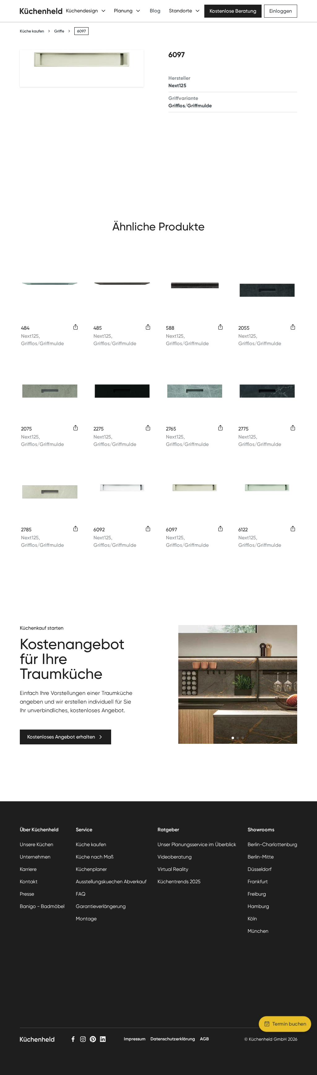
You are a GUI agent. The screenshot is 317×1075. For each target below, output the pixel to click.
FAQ (80, 894)
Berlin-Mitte (261, 857)
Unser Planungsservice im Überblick (197, 844)
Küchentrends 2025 (179, 881)
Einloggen (280, 11)
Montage (86, 919)
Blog (155, 11)
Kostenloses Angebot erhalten (61, 737)
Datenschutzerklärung (172, 1039)
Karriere (28, 869)
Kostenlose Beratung (233, 11)
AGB (204, 1039)
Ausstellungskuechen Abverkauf (111, 881)
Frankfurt (258, 881)
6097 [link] (81, 31)
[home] (41, 11)
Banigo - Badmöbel (42, 906)
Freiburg (257, 894)
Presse (27, 894)
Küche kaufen (32, 31)
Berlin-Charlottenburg (272, 844)
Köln (252, 919)
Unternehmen (35, 857)
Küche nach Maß (94, 857)
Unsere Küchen (36, 844)
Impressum (134, 1039)
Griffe (59, 31)
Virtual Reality (173, 869)
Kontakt (28, 881)
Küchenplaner (91, 869)
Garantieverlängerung (101, 906)
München (258, 931)
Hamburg (258, 906)
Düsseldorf (259, 869)
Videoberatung (175, 857)
